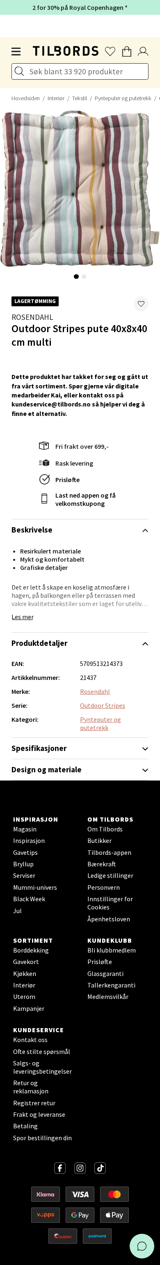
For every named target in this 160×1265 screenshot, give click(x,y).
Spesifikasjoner (38, 748)
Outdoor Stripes (102, 705)
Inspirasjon (29, 840)
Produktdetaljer (39, 643)
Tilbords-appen (109, 852)
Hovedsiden (25, 98)
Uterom (24, 996)
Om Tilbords (105, 829)
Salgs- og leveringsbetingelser (42, 1067)
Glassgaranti (105, 973)
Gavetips (25, 852)
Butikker (99, 840)
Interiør (56, 98)
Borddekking (31, 950)
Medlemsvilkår (107, 996)
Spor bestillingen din (42, 1138)
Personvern (103, 887)
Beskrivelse (32, 530)
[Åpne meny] (16, 52)
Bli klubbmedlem (111, 950)
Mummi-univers (35, 887)
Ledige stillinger (110, 875)
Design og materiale (46, 769)
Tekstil (79, 98)
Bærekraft (101, 864)
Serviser (24, 875)
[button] (141, 303)
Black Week (29, 899)
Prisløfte (67, 479)
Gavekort (26, 961)
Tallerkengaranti (111, 985)
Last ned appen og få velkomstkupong (85, 499)
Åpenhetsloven (108, 919)
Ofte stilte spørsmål (41, 1051)
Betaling (25, 1126)
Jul (17, 911)
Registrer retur (34, 1103)
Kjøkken (24, 973)
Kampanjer (28, 1008)
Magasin (25, 829)
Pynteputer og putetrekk (123, 98)
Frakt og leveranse (39, 1114)
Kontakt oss (30, 1039)
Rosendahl (32, 317)
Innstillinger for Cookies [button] (110, 903)
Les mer (22, 616)
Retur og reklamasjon (30, 1087)
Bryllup (23, 864)
